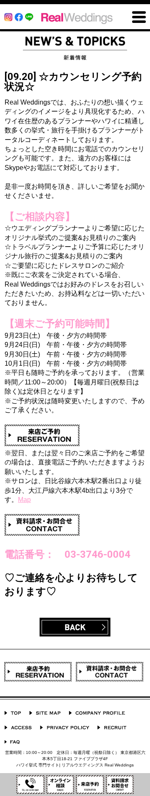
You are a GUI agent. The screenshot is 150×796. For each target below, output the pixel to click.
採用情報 (112, 727)
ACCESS (18, 727)
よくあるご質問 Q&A (12, 742)
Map (24, 499)
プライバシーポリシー (64, 727)
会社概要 (97, 713)
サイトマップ (44, 713)
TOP (13, 713)
